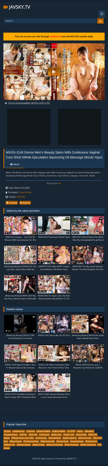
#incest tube (81, 434)
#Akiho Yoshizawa (88, 444)
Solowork (26, 203)
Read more (52, 183)
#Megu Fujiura (15, 441)
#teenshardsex (55, 438)
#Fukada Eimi (91, 441)
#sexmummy (41, 438)
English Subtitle (58, 431)
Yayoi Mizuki (25, 192)
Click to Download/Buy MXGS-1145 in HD (29, 103)
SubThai (23, 434)
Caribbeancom (18, 431)
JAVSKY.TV (19, 7)
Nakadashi (89, 431)
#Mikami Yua (9, 444)
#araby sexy (56, 434)
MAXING (21, 197)
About (16, 164)
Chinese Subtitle (43, 431)
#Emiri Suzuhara (71, 444)
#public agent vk (69, 438)
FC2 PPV (71, 431)
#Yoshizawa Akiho (31, 441)
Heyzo (80, 431)
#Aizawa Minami (23, 444)
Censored (13, 203)
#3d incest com (85, 438)
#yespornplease (76, 441)
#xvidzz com (69, 434)
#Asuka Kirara (62, 441)
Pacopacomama (10, 434)
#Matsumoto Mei (47, 441)
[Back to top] (99, 457)
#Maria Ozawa (38, 444)
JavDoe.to (55, 36)
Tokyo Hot (33, 434)
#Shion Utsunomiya (55, 444)
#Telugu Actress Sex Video (23, 438)
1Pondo (7, 431)
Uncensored (44, 434)
